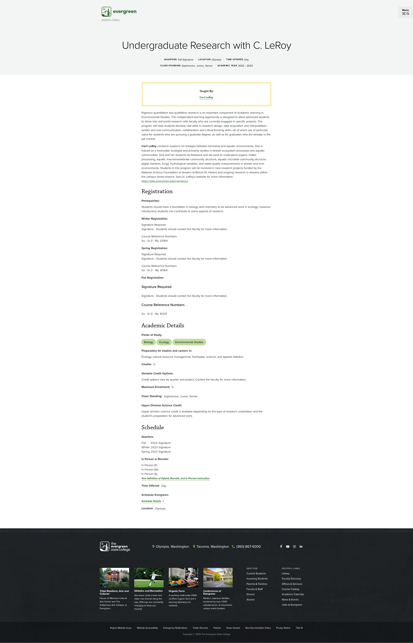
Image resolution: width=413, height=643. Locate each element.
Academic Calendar (293, 594)
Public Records (200, 627)
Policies (217, 627)
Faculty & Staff (255, 589)
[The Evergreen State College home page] (121, 547)
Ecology (164, 342)
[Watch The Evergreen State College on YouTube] (287, 547)
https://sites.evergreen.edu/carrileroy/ (164, 181)
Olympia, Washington (172, 546)
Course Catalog (290, 589)
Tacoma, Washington (212, 546)
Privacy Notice (283, 627)
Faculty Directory (291, 578)
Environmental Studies (189, 342)
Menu (405, 10)
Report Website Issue (120, 627)
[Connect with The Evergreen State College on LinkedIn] (300, 547)
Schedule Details (151, 501)
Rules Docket (233, 627)
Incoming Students (257, 578)
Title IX (299, 627)
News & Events (290, 599)
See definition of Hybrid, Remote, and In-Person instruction (176, 478)
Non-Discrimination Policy (258, 627)
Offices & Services (292, 584)
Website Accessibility (147, 627)
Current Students (256, 573)
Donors (251, 594)
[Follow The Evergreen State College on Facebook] (281, 547)
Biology (148, 342)
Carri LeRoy (206, 97)
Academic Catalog (110, 19)
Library (285, 573)
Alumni (251, 599)
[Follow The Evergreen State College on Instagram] (294, 547)
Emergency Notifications (175, 627)
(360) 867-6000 (249, 546)
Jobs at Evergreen (292, 604)
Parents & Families (257, 584)
